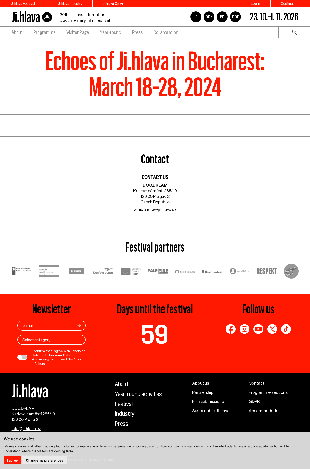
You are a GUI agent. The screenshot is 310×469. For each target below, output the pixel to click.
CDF (235, 17)
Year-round (110, 32)
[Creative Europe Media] (131, 272)
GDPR (254, 401)
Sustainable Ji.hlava (211, 411)
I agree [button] (12, 460)
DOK (209, 17)
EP (222, 17)
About (17, 32)
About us (200, 383)
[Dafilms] (291, 272)
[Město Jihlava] (76, 272)
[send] (79, 325)
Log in (255, 3)
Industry (124, 413)
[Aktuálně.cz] (239, 272)
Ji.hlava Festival (23, 3)
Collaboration (165, 32)
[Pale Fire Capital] (158, 272)
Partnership (203, 392)
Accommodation (265, 411)
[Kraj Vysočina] (103, 272)
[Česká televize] (185, 272)
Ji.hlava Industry (70, 3)
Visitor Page (77, 32)
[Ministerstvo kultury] (22, 271)
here (41, 363)
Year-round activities (138, 394)
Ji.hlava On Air (113, 3)
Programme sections (268, 392)
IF (195, 17)
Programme (44, 32)
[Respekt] (267, 272)
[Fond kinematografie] (49, 271)
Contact (256, 383)
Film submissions (208, 401)
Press (137, 32)
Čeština (287, 3)
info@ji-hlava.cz (162, 209)
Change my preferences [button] (44, 460)
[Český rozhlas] (212, 272)
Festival (124, 404)
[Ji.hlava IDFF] (32, 16)
